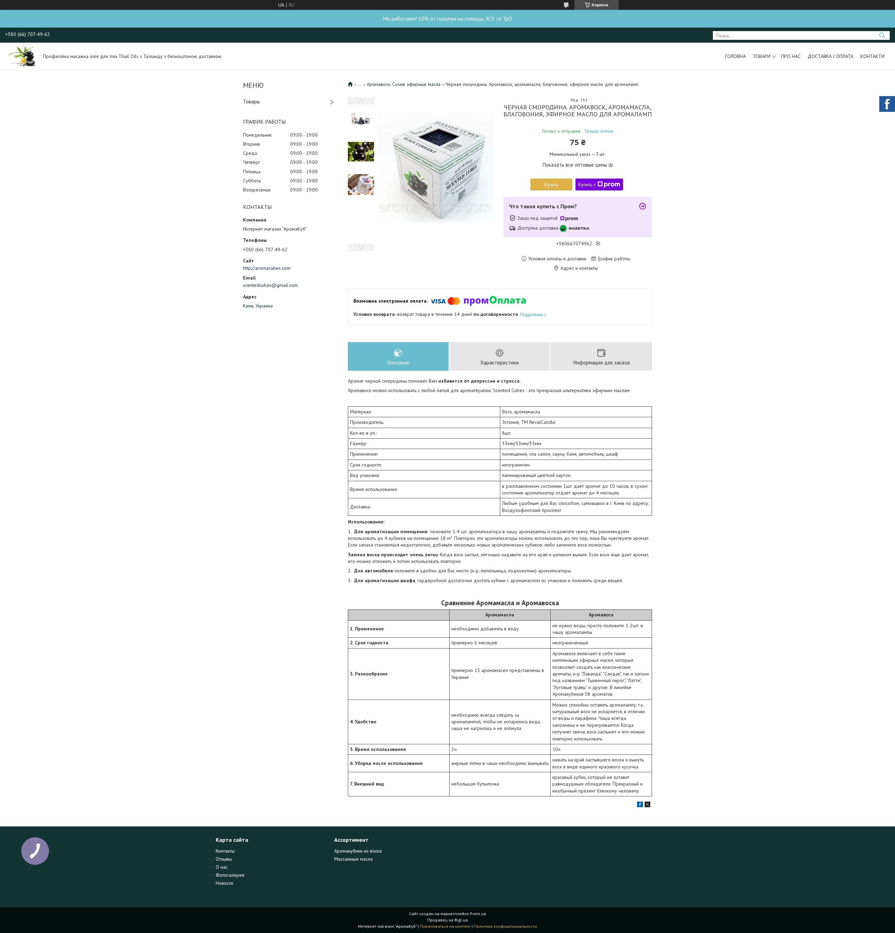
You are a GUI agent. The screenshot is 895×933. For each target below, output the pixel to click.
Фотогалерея (230, 875)
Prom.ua (478, 913)
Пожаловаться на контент (445, 926)
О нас (222, 867)
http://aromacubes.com (267, 268)
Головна (735, 56)
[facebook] (640, 805)
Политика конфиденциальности (505, 926)
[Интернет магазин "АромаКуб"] (20, 56)
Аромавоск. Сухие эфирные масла (404, 84)
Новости (224, 883)
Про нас (791, 56)
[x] (647, 805)
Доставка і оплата (830, 56)
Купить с (587, 184)
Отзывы (224, 859)
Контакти (872, 56)
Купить (551, 184)
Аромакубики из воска (358, 851)
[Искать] (882, 35)
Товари (762, 56)
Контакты (225, 851)
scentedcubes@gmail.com (270, 285)
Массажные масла (353, 859)
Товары (251, 101)
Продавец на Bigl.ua (447, 920)
